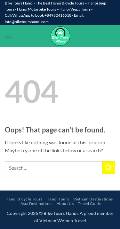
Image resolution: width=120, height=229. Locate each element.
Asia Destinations (36, 203)
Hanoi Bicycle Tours (24, 199)
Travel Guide (89, 203)
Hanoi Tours (57, 199)
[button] (8, 36)
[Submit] (108, 167)
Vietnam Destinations (93, 199)
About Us (65, 203)
